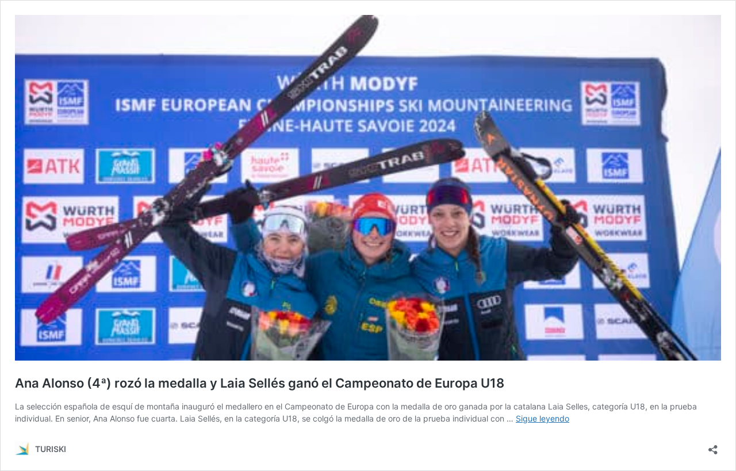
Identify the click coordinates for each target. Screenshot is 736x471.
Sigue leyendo (542, 418)
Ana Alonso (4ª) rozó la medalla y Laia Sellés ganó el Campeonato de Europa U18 (259, 383)
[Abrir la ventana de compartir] (713, 446)
